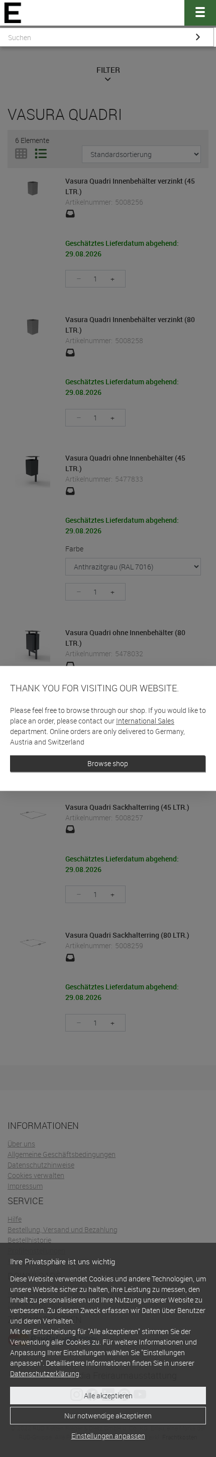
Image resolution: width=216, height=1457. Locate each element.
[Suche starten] (197, 37)
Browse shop (107, 764)
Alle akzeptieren (108, 1395)
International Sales (145, 721)
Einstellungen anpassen (108, 1435)
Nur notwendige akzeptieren (108, 1415)
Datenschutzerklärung (44, 1373)
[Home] (13, 13)
